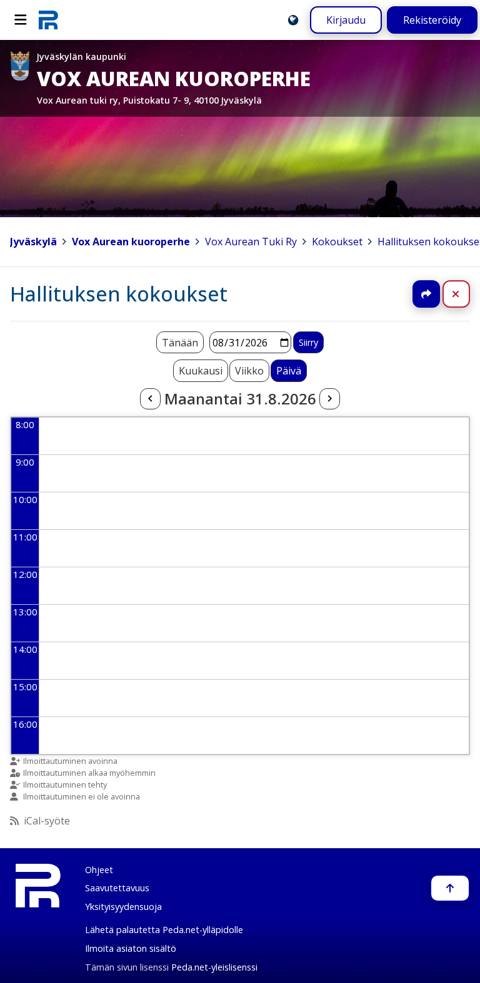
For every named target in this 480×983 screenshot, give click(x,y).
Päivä (288, 371)
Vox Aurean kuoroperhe (131, 241)
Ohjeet (99, 870)
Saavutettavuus (117, 888)
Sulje (466, 294)
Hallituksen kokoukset (119, 293)
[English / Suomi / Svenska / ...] (293, 20)
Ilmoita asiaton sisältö (130, 948)
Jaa (426, 294)
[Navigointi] (20, 20)
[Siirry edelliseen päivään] (150, 398)
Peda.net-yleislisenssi (214, 967)
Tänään (180, 343)
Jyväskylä (33, 241)
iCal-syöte (47, 821)
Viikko (249, 371)
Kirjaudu (346, 20)
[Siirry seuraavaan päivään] (329, 398)
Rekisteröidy (432, 20)
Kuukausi (200, 371)
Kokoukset (337, 241)
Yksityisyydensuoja (123, 906)
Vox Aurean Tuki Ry (251, 241)
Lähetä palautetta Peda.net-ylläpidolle (164, 930)
